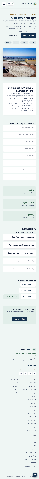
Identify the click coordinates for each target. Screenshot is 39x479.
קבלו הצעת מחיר (28, 35)
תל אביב (15, 383)
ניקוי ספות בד (32, 396)
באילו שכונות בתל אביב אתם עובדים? (19, 245)
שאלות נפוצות (32, 456)
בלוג (35, 446)
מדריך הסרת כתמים (30, 453)
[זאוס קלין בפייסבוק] (34, 373)
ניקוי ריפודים (32, 386)
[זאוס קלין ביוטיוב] (25, 373)
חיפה (16, 389)
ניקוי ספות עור (32, 400)
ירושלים (15, 386)
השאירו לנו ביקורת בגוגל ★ (28, 369)
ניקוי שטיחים (32, 403)
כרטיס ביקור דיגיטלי (30, 466)
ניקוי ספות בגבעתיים (27, 290)
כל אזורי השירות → (11, 296)
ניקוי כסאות (30, 156)
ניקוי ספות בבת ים (28, 297)
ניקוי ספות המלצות (30, 459)
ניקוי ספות (33, 393)
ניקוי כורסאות (29, 149)
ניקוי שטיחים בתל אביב (26, 135)
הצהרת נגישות (10, 476)
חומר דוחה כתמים (28, 177)
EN (9, 4)
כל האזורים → (14, 393)
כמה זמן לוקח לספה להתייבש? (19, 269)
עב (12, 4)
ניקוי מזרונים (30, 142)
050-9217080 (12, 35)
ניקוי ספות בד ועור (28, 128)
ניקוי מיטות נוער (31, 410)
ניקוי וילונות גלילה (28, 170)
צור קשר (33, 463)
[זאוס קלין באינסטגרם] (30, 373)
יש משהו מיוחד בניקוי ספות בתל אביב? (19, 253)
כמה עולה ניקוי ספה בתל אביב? (19, 261)
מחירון (34, 442)
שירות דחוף (33, 383)
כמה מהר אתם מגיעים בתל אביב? (19, 237)
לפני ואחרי (33, 449)
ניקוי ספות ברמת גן (28, 284)
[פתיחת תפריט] (4, 4)
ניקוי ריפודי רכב (29, 163)
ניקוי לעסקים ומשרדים (29, 389)
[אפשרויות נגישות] (35, 475)
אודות (34, 439)
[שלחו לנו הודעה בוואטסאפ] (21, 373)
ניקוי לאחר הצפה (31, 427)
